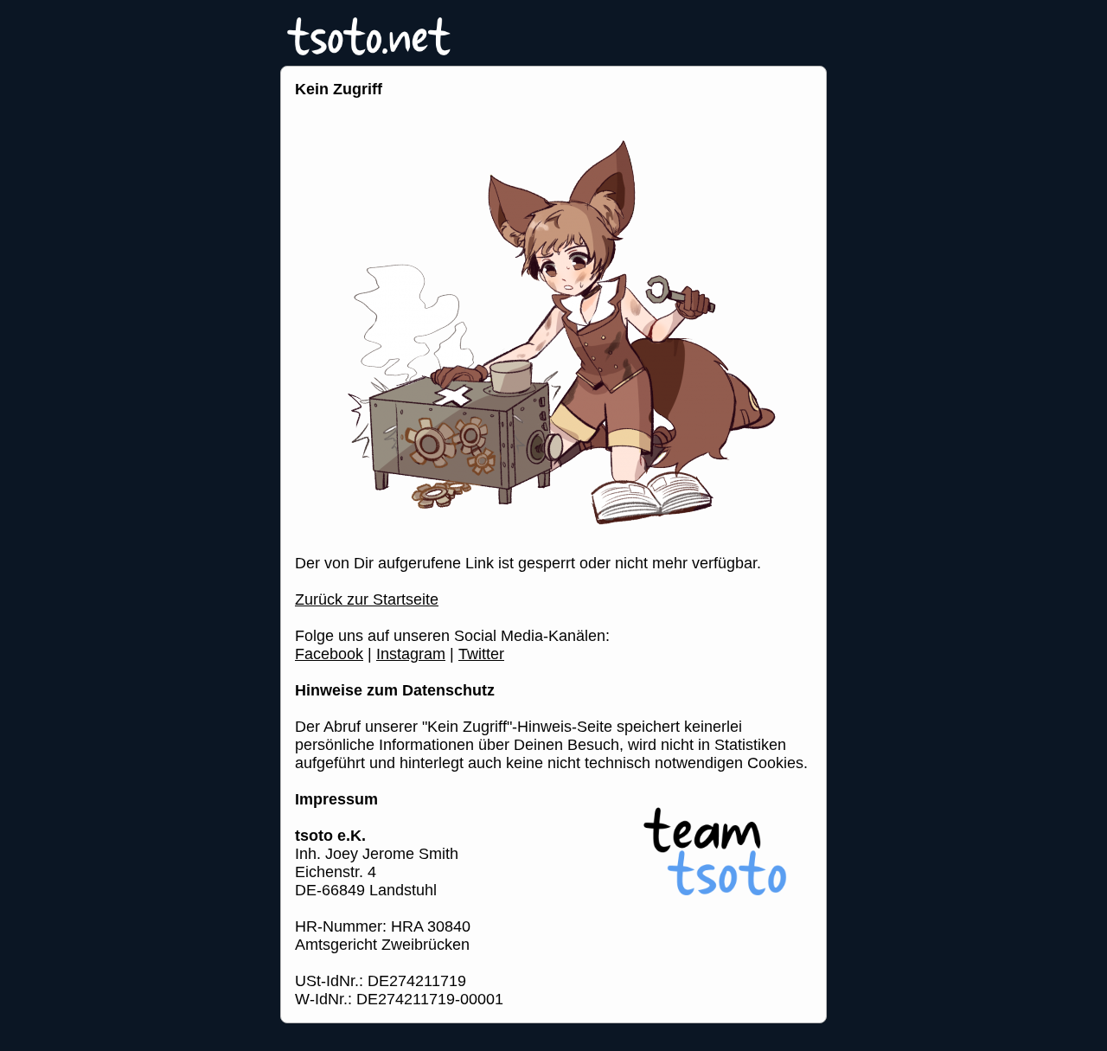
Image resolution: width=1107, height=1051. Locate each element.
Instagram (410, 654)
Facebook (329, 654)
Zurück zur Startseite (366, 599)
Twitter (481, 654)
